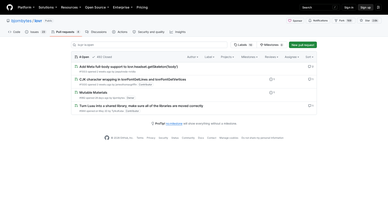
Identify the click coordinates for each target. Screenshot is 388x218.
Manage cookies (228, 137)
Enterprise (121, 7)
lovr (38, 20)
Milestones (273, 44)
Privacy (151, 137)
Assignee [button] (291, 57)
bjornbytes (21, 20)
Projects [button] (226, 57)
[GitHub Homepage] (106, 137)
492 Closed (104, 57)
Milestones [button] (248, 57)
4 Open (84, 57)
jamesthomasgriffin (126, 84)
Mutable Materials (93, 93)
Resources (69, 7)
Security (163, 137)
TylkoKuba (118, 110)
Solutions (46, 7)
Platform (24, 7)
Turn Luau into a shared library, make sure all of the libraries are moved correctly (141, 106)
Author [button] (192, 57)
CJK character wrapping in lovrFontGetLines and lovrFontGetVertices (132, 79)
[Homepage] (9, 7)
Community (188, 137)
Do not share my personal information (262, 137)
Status (175, 137)
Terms (140, 137)
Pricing (142, 7)
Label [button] (209, 57)
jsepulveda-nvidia (125, 71)
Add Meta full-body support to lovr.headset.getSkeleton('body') (128, 67)
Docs (201, 137)
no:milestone (174, 123)
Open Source (95, 7)
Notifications (320, 20)
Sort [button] (308, 57)
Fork (345, 20)
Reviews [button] (271, 57)
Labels (244, 44)
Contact (211, 137)
